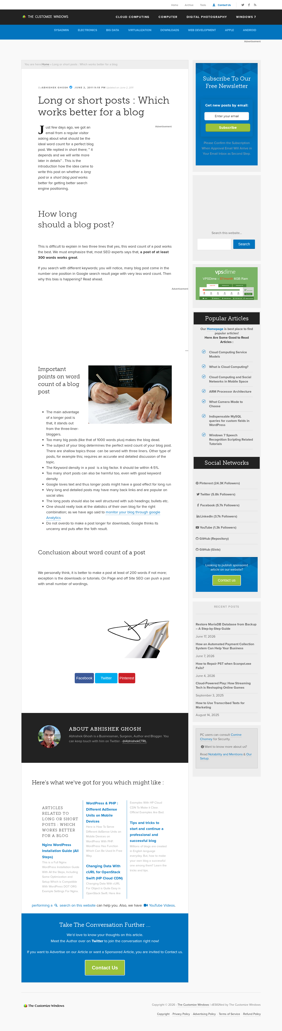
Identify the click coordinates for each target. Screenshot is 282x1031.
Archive (189, 5)
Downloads (169, 30)
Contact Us (224, 5)
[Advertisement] (96, 49)
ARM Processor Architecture (230, 391)
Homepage (215, 329)
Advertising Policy (204, 1014)
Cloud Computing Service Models (228, 354)
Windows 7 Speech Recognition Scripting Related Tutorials (231, 439)
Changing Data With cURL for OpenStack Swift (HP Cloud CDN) (104, 872)
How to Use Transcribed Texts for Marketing (220, 705)
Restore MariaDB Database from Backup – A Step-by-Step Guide (226, 626)
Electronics (87, 30)
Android (249, 30)
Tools (203, 5)
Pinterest (127, 678)
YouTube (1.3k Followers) (217, 527)
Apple (229, 30)
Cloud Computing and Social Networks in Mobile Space (230, 379)
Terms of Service (229, 1014)
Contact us (227, 580)
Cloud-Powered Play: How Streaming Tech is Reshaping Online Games (223, 685)
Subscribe (228, 128)
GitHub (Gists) (209, 549)
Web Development (202, 30)
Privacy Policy (181, 1014)
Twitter (106, 678)
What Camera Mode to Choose (226, 403)
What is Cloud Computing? (228, 366)
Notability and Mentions (225, 754)
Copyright (163, 1014)
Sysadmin (61, 30)
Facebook (84, 678)
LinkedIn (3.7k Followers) (218, 516)
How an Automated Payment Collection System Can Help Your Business (225, 646)
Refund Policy (252, 1014)
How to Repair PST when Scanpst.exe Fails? (223, 665)
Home (174, 5)
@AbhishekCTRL (134, 741)
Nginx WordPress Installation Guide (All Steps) (60, 851)
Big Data (112, 30)
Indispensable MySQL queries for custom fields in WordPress (229, 420)
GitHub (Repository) (214, 538)
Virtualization (139, 30)
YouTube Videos (161, 905)
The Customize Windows (45, 17)
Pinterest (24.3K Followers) (219, 483)
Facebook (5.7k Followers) (219, 505)
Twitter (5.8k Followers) (217, 494)
